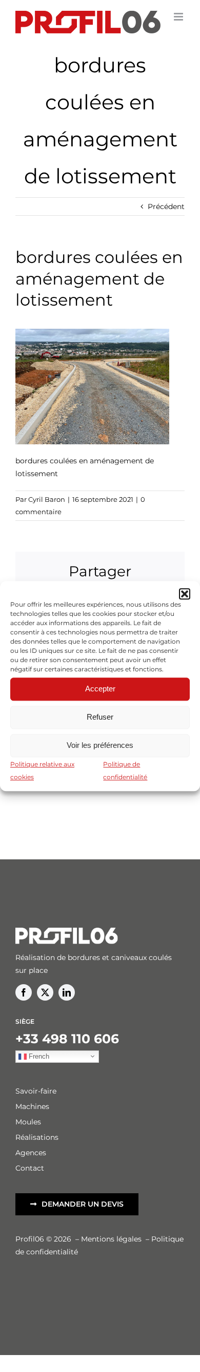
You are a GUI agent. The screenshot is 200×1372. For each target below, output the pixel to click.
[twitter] (45, 992)
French (38, 1056)
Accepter (100, 688)
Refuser (100, 716)
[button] (184, 594)
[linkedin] (66, 992)
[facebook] (23, 992)
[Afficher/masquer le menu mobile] (179, 16)
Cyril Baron (46, 499)
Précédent (166, 206)
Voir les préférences (100, 745)
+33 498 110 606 (67, 1038)
